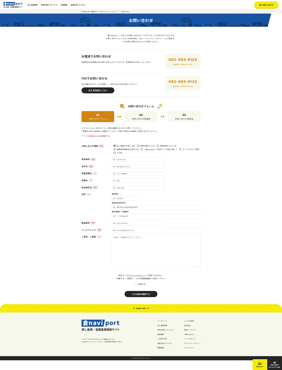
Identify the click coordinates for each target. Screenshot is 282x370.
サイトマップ (189, 348)
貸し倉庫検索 (33, 5)
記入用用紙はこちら (98, 90)
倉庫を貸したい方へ (78, 5)
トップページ (162, 321)
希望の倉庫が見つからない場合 (274, 366)
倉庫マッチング (190, 330)
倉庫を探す (259, 366)
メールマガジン (190, 339)
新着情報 (160, 348)
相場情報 (64, 5)
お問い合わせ (268, 5)
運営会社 (187, 325)
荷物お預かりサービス (49, 5)
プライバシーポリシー (135, 275)
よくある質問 (189, 321)
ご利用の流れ (162, 339)
